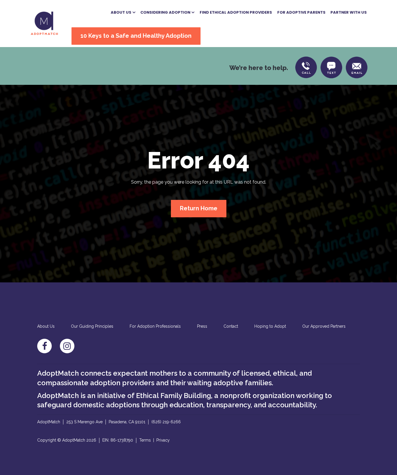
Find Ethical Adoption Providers (236, 12)
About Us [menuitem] (46, 326)
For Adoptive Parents (301, 12)
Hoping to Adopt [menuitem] (270, 326)
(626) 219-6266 (166, 422)
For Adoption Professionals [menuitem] (155, 326)
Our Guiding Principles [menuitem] (92, 326)
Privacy (163, 440)
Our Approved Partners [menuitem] (324, 326)
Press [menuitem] (202, 326)
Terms (145, 440)
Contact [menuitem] (230, 326)
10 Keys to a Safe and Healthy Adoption (136, 35)
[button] (123, 12)
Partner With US (348, 12)
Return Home (198, 208)
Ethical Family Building (173, 395)
